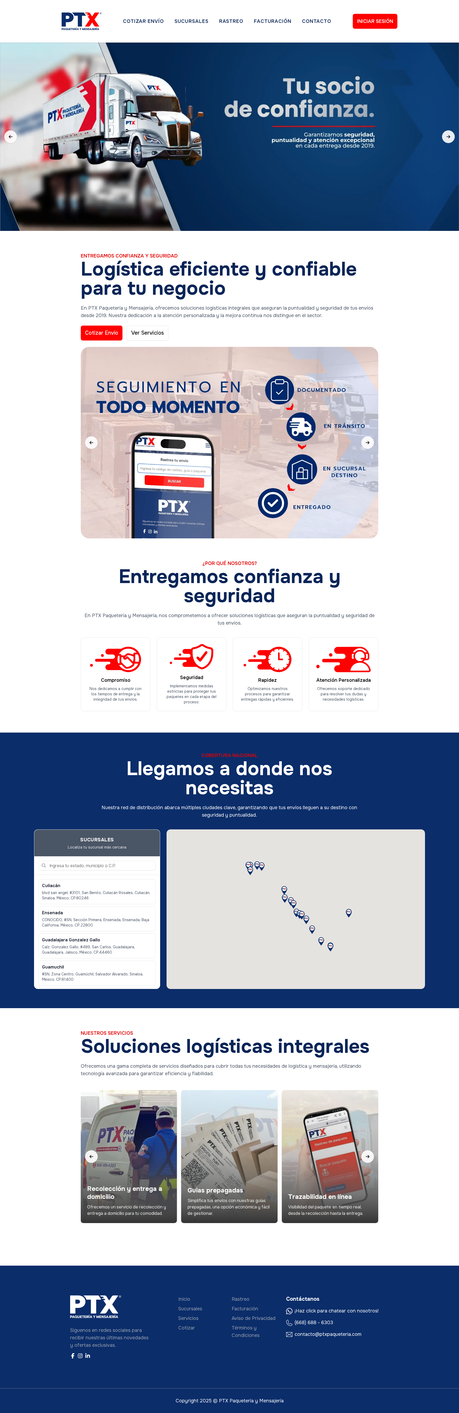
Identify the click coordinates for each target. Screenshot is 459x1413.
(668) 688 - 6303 (314, 1322)
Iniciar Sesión (375, 21)
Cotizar (186, 1328)
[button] (306, 920)
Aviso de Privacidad (253, 1318)
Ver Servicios (147, 333)
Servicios (188, 1318)
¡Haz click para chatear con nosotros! (337, 1311)
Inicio (184, 1299)
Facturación (272, 21)
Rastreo (231, 21)
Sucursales (192, 21)
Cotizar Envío (143, 21)
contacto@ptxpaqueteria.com (328, 1334)
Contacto (316, 21)
